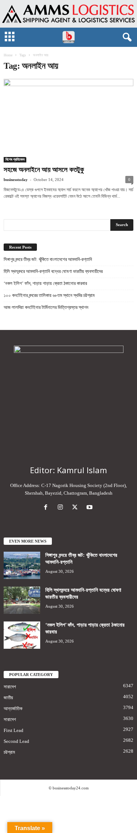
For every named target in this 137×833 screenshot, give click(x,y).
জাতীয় (8, 697)
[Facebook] (47, 508)
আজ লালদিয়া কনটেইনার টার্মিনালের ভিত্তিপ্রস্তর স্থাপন (46, 307)
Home (8, 55)
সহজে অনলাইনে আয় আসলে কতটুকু (44, 169)
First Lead (13, 730)
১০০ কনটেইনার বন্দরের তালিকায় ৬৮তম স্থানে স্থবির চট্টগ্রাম (49, 295)
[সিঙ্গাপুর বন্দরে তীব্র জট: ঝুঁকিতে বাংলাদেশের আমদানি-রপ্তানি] (22, 565)
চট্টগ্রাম (9, 752)
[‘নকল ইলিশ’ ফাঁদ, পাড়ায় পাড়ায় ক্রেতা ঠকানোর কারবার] (22, 635)
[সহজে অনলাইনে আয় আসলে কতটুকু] (68, 120)
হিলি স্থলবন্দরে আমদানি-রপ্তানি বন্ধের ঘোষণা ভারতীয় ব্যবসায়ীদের (53, 271)
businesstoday (16, 179)
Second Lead (16, 741)
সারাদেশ (10, 686)
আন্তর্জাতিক (13, 708)
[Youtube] (90, 508)
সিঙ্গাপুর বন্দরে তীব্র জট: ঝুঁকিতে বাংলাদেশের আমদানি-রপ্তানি (48, 259)
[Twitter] (76, 508)
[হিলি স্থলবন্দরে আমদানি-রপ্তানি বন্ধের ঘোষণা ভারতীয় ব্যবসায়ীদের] (22, 600)
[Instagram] (61, 508)
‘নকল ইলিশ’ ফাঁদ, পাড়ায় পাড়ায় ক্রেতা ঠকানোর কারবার (45, 283)
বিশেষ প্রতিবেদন (14, 159)
